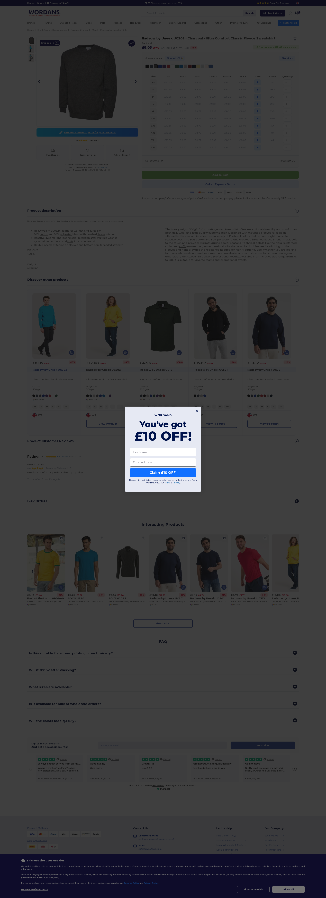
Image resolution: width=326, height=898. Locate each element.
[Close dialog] (197, 411)
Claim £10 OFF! (163, 473)
